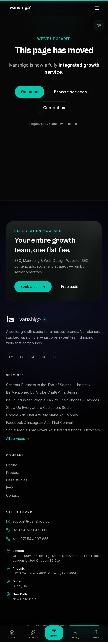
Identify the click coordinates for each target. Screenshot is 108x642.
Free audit (69, 286)
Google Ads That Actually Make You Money (42, 415)
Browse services (70, 91)
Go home (29, 91)
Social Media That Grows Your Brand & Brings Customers (53, 430)
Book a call (30, 286)
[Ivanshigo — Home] (19, 8)
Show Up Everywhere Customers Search (40, 407)
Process (13, 472)
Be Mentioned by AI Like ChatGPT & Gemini (42, 392)
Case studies (16, 480)
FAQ (9, 487)
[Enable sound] (99, 25)
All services (15, 438)
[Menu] (97, 8)
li (32, 356)
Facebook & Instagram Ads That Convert (39, 422)
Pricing (11, 465)
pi (54, 356)
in (43, 356)
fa (21, 356)
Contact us (54, 107)
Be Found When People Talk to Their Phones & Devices (52, 400)
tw (11, 356)
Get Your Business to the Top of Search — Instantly (48, 385)
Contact (12, 495)
